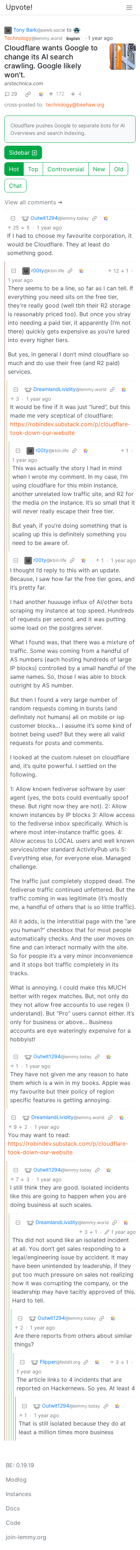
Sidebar (19, 152)
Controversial (65, 169)
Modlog (16, 1479)
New (99, 169)
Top (33, 169)
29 (14, 94)
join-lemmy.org (26, 1537)
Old (118, 169)
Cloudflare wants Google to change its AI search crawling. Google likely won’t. (51, 61)
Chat (15, 185)
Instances (18, 1493)
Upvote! (19, 7)
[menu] (129, 7)
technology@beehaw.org (75, 104)
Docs (13, 1508)
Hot (14, 169)
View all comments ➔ (33, 202)
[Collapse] (13, 218)
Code (13, 1522)
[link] (28, 94)
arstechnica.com (23, 83)
